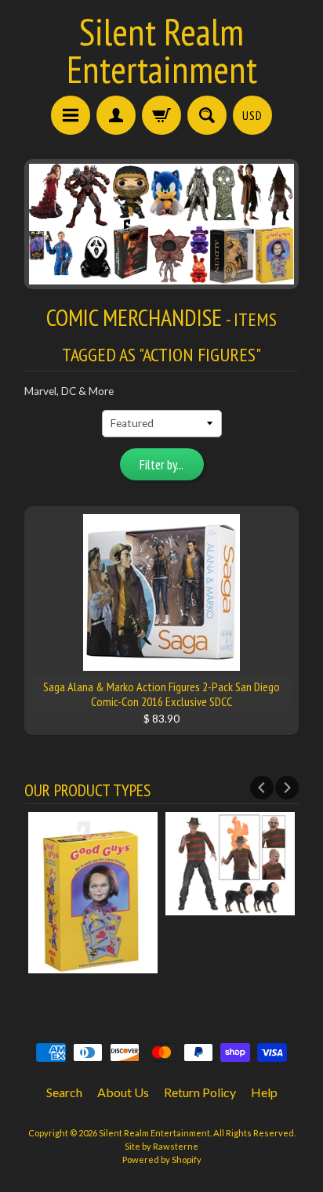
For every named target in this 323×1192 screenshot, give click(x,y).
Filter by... (161, 464)
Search (64, 1092)
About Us (123, 1092)
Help (264, 1092)
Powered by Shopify (161, 1159)
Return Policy (200, 1092)
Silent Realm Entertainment (162, 50)
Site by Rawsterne (161, 1146)
